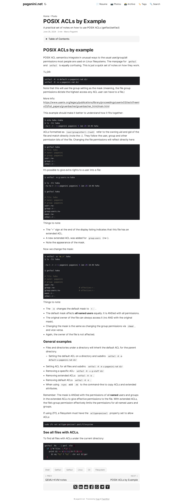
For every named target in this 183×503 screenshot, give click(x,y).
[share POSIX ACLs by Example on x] (75, 487)
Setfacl (69, 470)
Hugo (98, 499)
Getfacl (58, 470)
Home (46, 16)
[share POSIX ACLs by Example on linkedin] (81, 487)
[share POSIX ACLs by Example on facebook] (91, 487)
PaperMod (105, 499)
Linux (80, 470)
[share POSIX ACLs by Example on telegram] (102, 487)
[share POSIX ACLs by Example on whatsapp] (97, 487)
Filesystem (100, 470)
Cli (89, 470)
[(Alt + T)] (45, 4)
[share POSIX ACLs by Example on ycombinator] (108, 487)
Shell (47, 470)
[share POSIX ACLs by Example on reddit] (86, 487)
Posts (54, 16)
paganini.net (33, 4)
